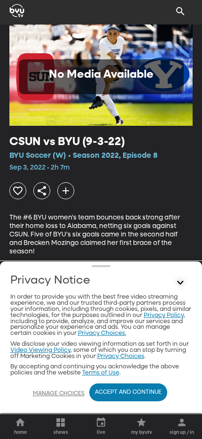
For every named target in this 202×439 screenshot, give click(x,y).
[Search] (180, 11)
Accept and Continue (128, 392)
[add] (65, 190)
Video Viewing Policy (40, 350)
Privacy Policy (164, 315)
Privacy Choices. (102, 333)
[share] (41, 190)
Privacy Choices (120, 356)
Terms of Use (100, 373)
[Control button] (180, 282)
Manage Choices (59, 394)
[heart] (17, 190)
